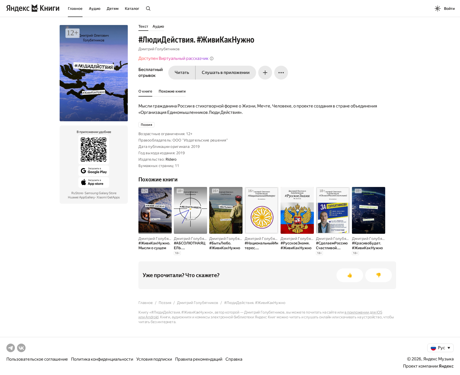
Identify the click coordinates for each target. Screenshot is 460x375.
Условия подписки (154, 359)
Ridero (171, 159)
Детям (112, 8)
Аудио (94, 8)
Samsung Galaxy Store (100, 193)
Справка (233, 359)
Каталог (132, 8)
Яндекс (446, 366)
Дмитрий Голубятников (159, 49)
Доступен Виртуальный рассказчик (173, 58)
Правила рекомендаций (198, 359)
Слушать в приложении (226, 72)
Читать (182, 72)
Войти (449, 8)
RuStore (77, 193)
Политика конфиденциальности (102, 359)
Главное (75, 8)
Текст (143, 26)
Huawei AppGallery (81, 197)
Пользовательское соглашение (37, 359)
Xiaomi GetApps (108, 197)
